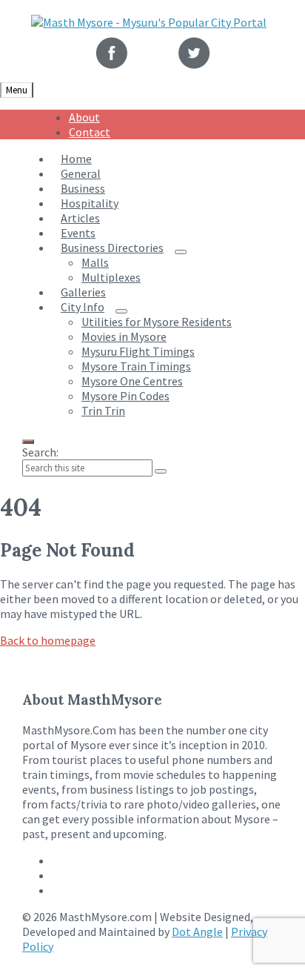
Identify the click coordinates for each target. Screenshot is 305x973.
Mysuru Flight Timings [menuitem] (138, 351)
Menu (16, 90)
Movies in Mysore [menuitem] (124, 336)
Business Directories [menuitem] (112, 247)
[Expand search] (28, 441)
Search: (40, 452)
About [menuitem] (84, 117)
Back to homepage (47, 640)
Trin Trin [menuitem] (103, 410)
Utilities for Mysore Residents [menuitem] (156, 321)
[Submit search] (161, 471)
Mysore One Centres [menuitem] (132, 380)
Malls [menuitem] (95, 262)
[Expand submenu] (181, 252)
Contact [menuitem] (89, 131)
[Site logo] (149, 22)
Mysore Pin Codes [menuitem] (125, 395)
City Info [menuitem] (82, 306)
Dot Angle (197, 931)
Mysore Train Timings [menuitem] (136, 366)
